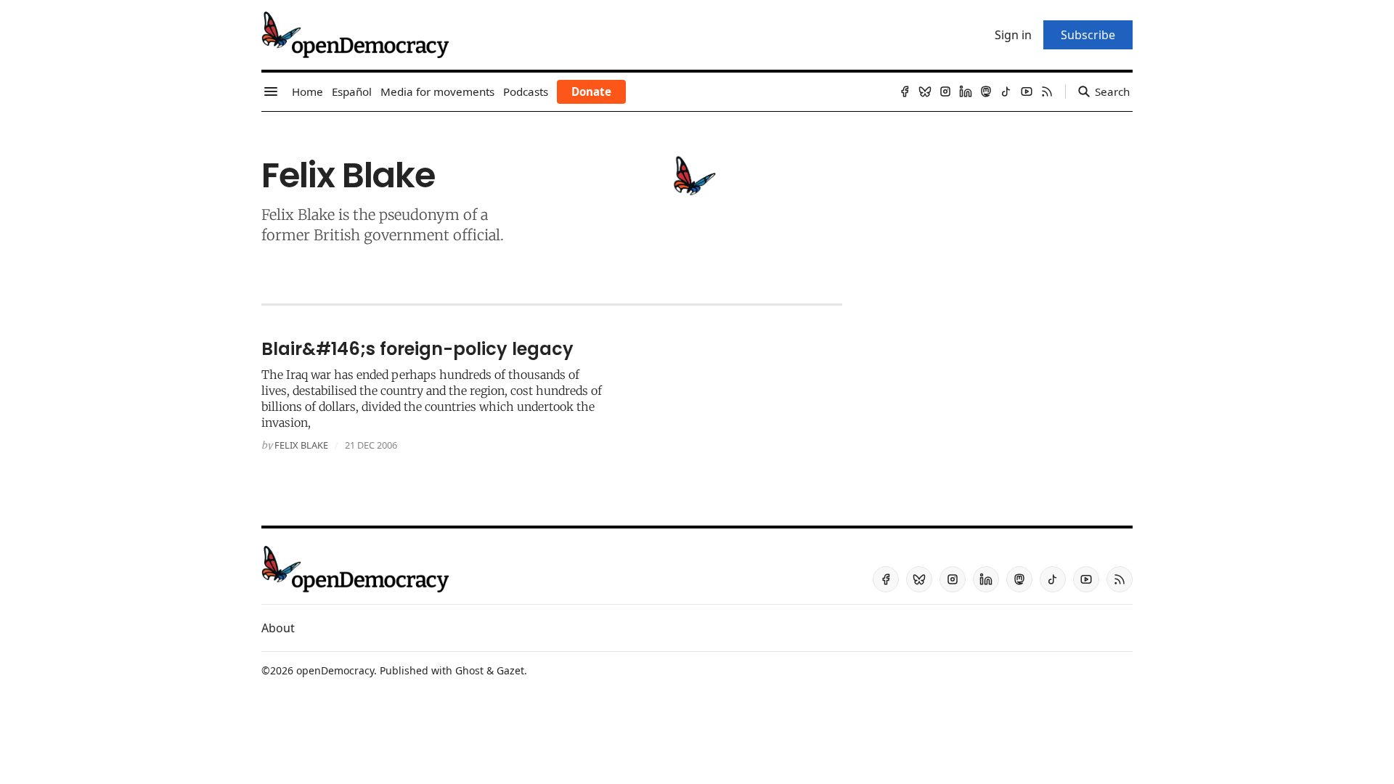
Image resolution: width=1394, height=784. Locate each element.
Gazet (510, 670)
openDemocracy (335, 670)
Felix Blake (301, 445)
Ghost (469, 670)
